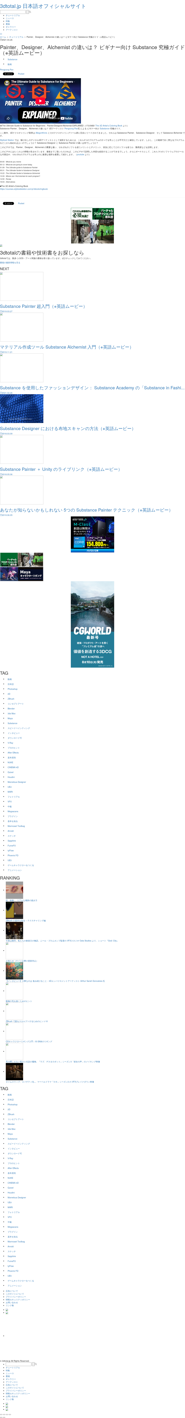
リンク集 (10, 1305)
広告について (12, 1290)
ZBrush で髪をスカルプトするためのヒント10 (27, 1021)
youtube (80, 154)
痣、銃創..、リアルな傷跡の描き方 (21, 900)
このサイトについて (15, 1293)
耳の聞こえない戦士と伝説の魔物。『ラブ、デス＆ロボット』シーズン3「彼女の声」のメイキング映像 (53, 1061)
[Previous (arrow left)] (1, 1417)
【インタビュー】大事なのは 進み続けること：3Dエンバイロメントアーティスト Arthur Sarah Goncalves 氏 (55, 980)
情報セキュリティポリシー (18, 1299)
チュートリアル (13, 15)
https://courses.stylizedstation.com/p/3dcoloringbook (24, 188)
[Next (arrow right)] (4, 1417)
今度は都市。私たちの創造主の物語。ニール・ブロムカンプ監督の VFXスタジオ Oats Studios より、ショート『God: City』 (62, 940)
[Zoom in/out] (10, 1414)
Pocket (21, 73)
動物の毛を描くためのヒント (19, 1001)
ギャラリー (11, 26)
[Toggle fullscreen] (7, 1414)
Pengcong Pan (6, 69)
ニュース (10, 18)
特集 (8, 21)
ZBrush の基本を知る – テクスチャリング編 (26, 920)
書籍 (8, 23)
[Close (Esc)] (1, 1414)
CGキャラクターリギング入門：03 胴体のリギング (29, 1041)
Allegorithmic (41, 132)
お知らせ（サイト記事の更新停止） (22, 960)
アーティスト (12, 29)
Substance (105, 128)
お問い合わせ (12, 1302)
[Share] (4, 1414)
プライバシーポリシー (16, 1296)
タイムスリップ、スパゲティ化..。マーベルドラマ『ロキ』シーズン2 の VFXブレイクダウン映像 (50, 1081)
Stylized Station (7, 140)
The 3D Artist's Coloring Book (108, 125)
